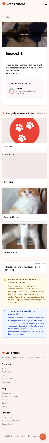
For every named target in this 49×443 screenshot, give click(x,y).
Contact (5, 403)
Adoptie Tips (7, 399)
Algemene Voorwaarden (11, 420)
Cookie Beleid (7, 424)
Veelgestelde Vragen (10, 396)
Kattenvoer (6, 382)
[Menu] (46, 4)
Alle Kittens (6, 372)
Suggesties (6, 393)
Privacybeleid (7, 417)
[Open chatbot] (42, 436)
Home (4, 368)
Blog (3, 375)
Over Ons (5, 406)
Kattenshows (7, 378)
